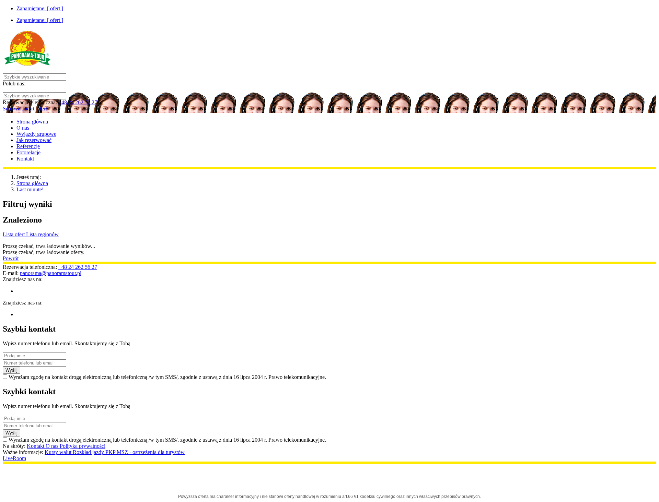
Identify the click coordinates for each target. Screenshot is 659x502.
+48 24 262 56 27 (77, 102)
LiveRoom (14, 458)
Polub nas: (14, 83)
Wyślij (11, 370)
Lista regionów (42, 234)
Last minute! (30, 189)
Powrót (11, 258)
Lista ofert (14, 234)
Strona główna (32, 183)
